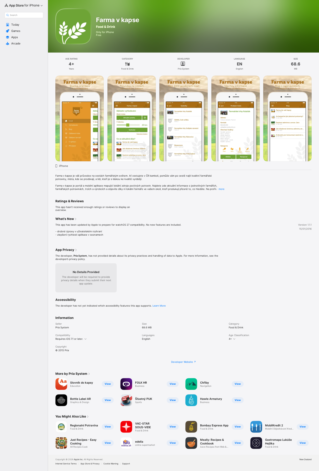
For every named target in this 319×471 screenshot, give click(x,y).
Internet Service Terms (66, 464)
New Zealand (305, 459)
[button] (24, 24)
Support (126, 464)
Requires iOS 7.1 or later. (69, 338)
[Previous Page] (51, 435)
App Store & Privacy (90, 464)
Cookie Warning (110, 464)
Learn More (159, 305)
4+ (230, 338)
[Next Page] (315, 435)
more (221, 188)
